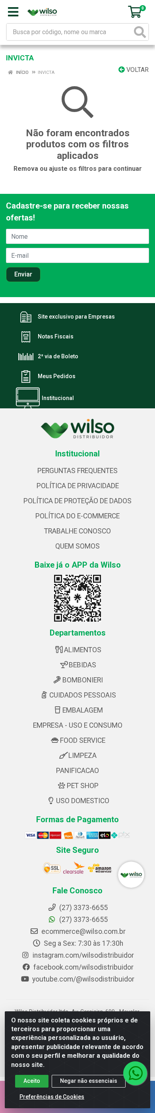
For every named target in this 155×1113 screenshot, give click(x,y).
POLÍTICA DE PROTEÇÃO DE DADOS (77, 501)
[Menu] (13, 12)
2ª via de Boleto (58, 357)
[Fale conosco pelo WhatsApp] (135, 1073)
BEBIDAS (82, 665)
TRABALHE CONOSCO (77, 531)
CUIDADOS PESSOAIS (82, 695)
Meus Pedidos (57, 376)
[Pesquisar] (140, 32)
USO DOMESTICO (82, 801)
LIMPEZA (82, 755)
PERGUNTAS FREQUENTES (77, 471)
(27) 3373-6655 (83, 920)
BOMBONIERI (82, 680)
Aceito (31, 1081)
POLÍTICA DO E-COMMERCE (77, 516)
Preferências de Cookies (51, 1097)
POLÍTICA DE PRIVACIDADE (78, 486)
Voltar (137, 69)
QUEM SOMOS (77, 546)
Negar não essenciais (88, 1081)
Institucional (58, 398)
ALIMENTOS (82, 650)
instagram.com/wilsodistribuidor (82, 955)
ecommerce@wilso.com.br (83, 931)
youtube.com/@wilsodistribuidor (82, 979)
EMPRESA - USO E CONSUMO (77, 725)
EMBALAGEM (82, 710)
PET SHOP (83, 786)
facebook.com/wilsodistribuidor (83, 967)
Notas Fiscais (56, 337)
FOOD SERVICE (82, 740)
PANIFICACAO (77, 771)
